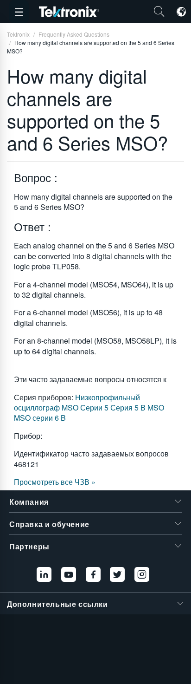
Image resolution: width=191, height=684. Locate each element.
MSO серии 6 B (40, 417)
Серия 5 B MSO (137, 407)
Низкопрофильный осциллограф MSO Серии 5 (77, 402)
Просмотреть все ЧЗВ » (55, 481)
